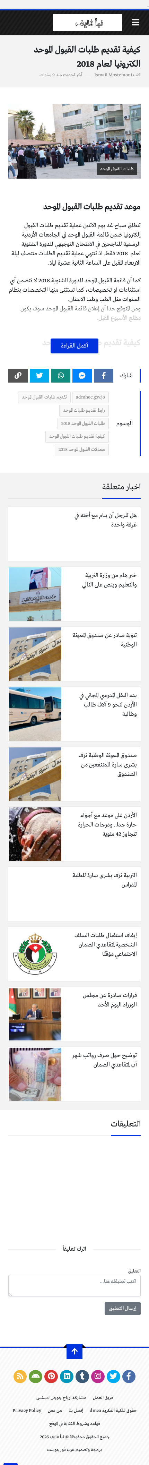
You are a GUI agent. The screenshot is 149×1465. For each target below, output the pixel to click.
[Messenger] (82, 376)
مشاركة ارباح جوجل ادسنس (61, 1398)
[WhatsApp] (61, 376)
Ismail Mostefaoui (113, 75)
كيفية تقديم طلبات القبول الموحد (77, 436)
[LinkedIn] (66, 1376)
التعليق (134, 1271)
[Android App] (35, 1376)
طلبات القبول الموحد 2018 (83, 424)
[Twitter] (39, 376)
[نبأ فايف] (87, 22)
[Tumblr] (82, 1376)
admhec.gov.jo (90, 397)
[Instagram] (98, 1376)
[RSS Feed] (20, 1376)
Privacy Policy (26, 1411)
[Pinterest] (51, 1376)
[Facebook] (103, 376)
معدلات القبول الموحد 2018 (82, 450)
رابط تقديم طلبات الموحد (84, 410)
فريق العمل (103, 1398)
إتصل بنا (76, 1411)
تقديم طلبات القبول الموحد (44, 397)
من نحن (55, 1411)
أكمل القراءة (74, 346)
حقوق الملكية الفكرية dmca (113, 1411)
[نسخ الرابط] (18, 376)
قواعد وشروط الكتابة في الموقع (74, 1424)
